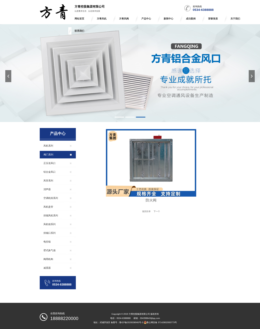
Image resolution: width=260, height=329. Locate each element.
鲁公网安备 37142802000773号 (162, 322)
